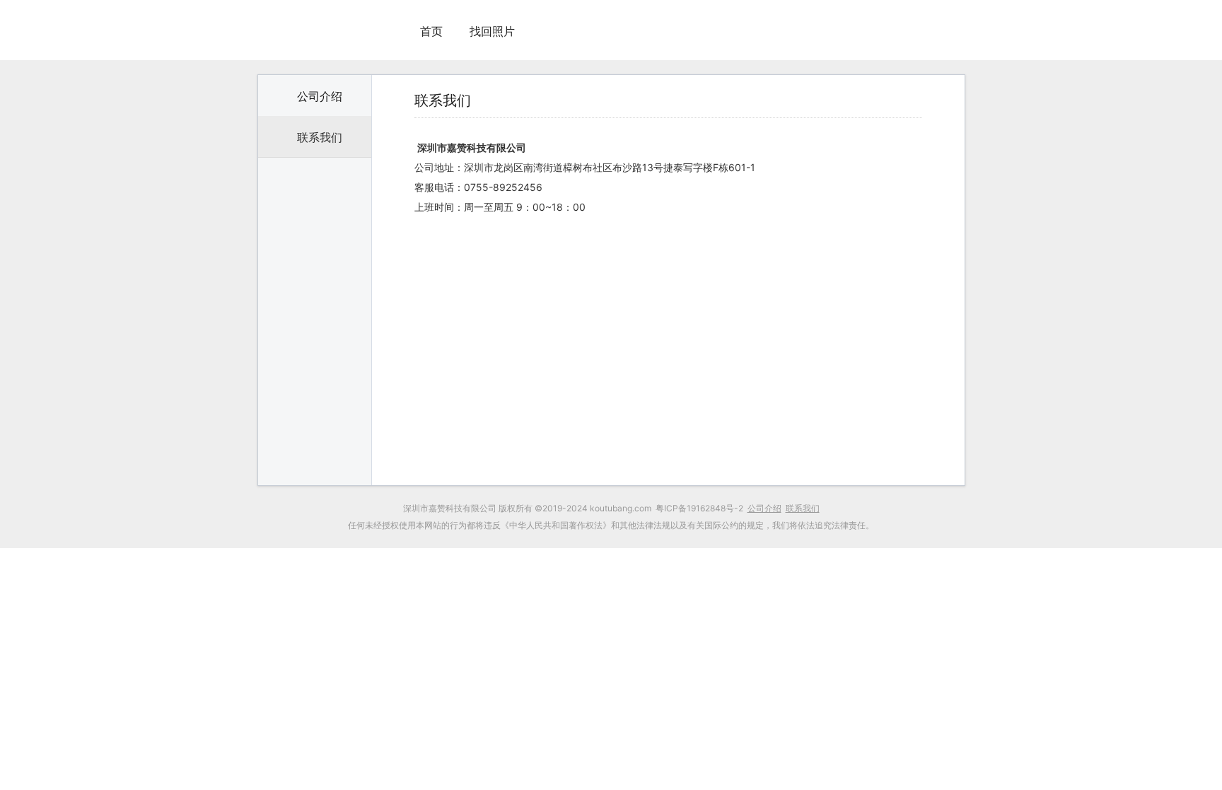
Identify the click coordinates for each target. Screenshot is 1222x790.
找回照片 (492, 31)
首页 (431, 31)
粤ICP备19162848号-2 (699, 508)
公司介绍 (319, 96)
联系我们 (319, 137)
